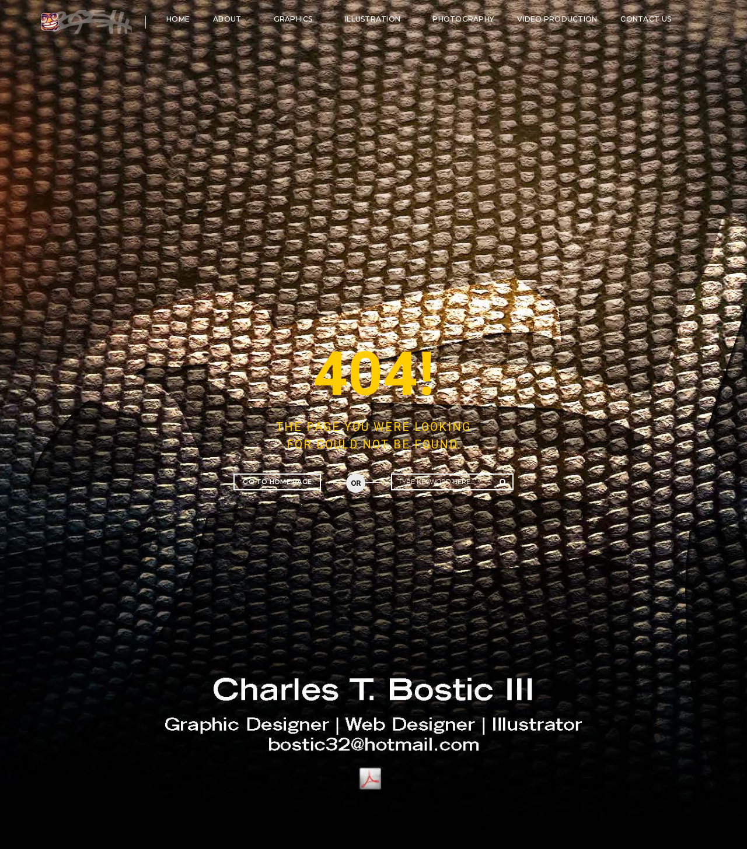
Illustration (372, 19)
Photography (463, 19)
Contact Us (645, 19)
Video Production (557, 19)
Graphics (293, 19)
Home (178, 19)
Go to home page (277, 482)
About (227, 19)
